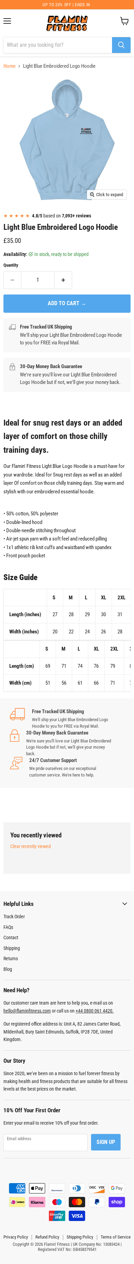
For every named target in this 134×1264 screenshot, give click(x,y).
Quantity (10, 265)
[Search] (121, 45)
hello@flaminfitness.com (27, 1011)
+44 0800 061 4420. (95, 1011)
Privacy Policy (15, 1237)
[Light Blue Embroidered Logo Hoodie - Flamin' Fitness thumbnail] (15, 218)
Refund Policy (47, 1237)
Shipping (11, 948)
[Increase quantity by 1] (63, 280)
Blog (7, 969)
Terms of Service (116, 1237)
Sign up (106, 1142)
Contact (10, 937)
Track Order (14, 916)
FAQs (8, 927)
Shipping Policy (80, 1237)
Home (9, 66)
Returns (10, 958)
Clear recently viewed (30, 846)
